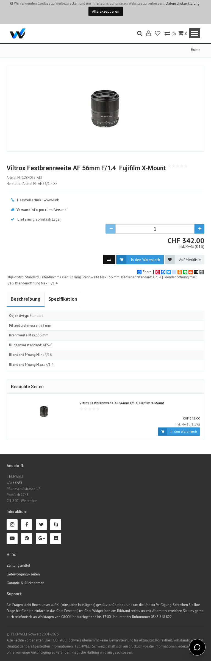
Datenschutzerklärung (182, 3)
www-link (51, 200)
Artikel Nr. (25, 177)
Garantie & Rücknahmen (25, 583)
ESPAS (17, 482)
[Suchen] (139, 34)
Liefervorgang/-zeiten (23, 574)
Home (195, 49)
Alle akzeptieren (105, 11)
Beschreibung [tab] (25, 299)
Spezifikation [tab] (62, 299)
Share (147, 272)
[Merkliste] (158, 34)
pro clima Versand (52, 209)
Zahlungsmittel (18, 565)
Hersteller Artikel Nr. (32, 183)
